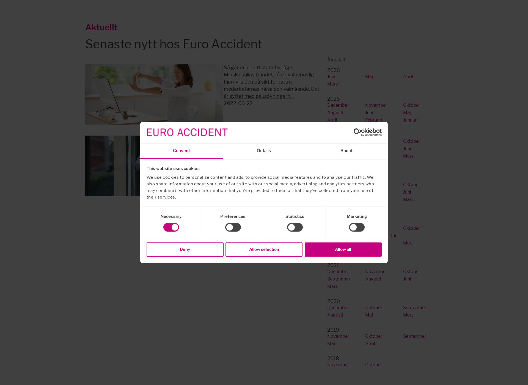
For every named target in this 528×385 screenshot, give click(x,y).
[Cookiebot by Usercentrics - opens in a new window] (358, 132)
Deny (185, 249)
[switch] (233, 227)
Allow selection (264, 249)
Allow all (343, 249)
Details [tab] (264, 150)
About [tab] (346, 150)
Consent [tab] (181, 150)
